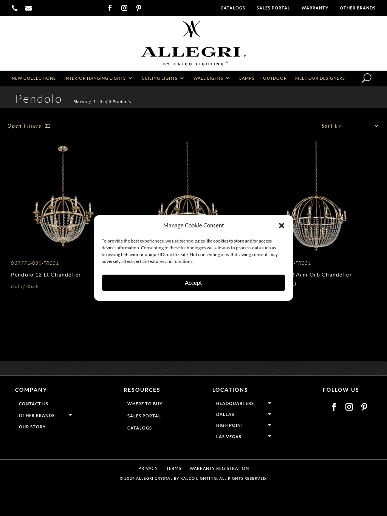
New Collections (34, 78)
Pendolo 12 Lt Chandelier (46, 274)
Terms (173, 468)
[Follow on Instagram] (124, 8)
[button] (281, 225)
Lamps (247, 78)
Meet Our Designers (320, 78)
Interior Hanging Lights (95, 78)
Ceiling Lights (160, 78)
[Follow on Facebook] (110, 8)
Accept (193, 282)
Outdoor (275, 78)
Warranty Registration (219, 468)
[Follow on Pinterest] (139, 8)
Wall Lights (208, 78)
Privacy (148, 468)
